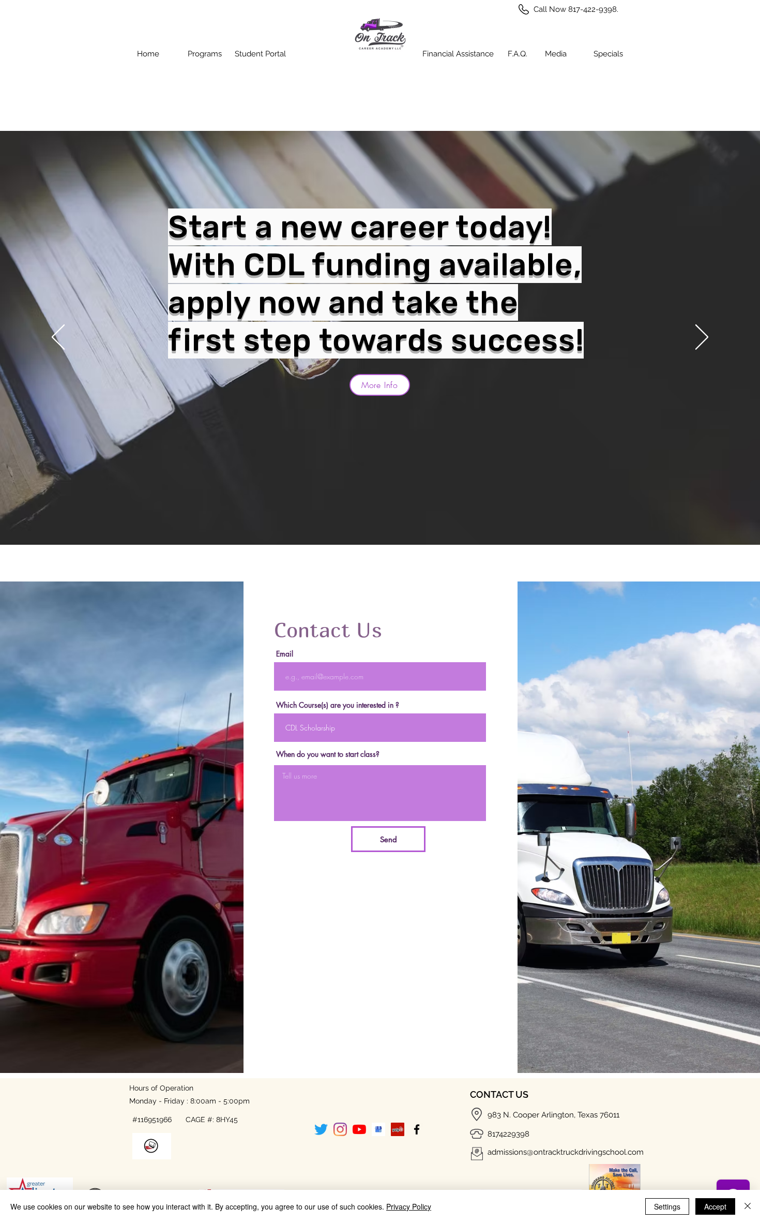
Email (284, 654)
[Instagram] (340, 1129)
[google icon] (378, 1129)
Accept (715, 1206)
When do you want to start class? (327, 754)
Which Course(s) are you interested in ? (337, 705)
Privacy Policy (408, 1206)
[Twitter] (321, 1129)
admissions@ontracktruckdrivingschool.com (566, 1152)
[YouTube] (359, 1129)
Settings (667, 1206)
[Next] (701, 337)
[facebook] (416, 1129)
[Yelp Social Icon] (397, 1129)
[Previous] (58, 337)
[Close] (747, 1206)
